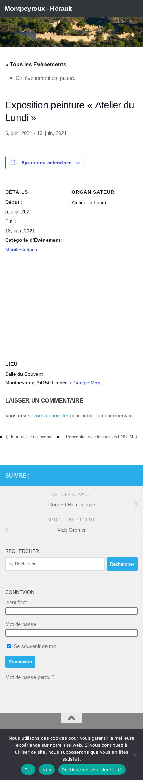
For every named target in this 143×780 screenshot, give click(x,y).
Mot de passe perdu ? (29, 677)
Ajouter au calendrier (46, 162)
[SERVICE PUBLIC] (133, 475)
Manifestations (21, 249)
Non (47, 769)
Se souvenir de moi (34, 646)
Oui (28, 769)
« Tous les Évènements (35, 64)
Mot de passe (20, 624)
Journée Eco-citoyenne (31, 436)
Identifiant (16, 602)
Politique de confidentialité (92, 769)
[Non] (134, 754)
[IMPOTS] (122, 476)
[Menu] (134, 8)
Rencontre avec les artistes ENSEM (100, 436)
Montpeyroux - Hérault (38, 8)
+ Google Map (84, 382)
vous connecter (50, 415)
